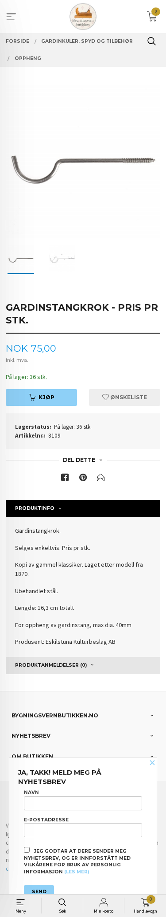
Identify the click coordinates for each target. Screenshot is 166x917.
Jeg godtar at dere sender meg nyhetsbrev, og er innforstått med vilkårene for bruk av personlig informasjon (77, 861)
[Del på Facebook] (65, 479)
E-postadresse (46, 820)
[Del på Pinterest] (83, 479)
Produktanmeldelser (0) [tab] (51, 665)
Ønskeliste (128, 397)
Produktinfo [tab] (34, 508)
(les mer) (76, 872)
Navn (31, 792)
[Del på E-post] (101, 479)
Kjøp (46, 397)
